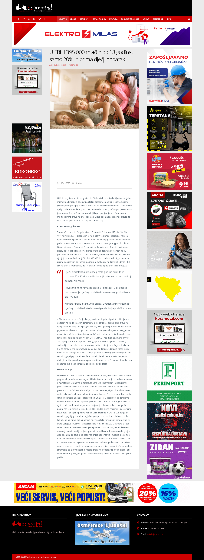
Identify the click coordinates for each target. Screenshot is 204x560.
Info (169, 19)
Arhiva (146, 19)
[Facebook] (18, 19)
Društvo (63, 19)
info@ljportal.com (155, 534)
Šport (73, 19)
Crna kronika (99, 19)
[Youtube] (44, 19)
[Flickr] (29, 19)
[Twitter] (39, 19)
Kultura (113, 19)
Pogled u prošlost (130, 19)
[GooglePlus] (24, 19)
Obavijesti (84, 19)
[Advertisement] (94, 153)
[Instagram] (34, 19)
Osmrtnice (158, 19)
